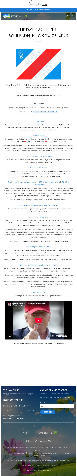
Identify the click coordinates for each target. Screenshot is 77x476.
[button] (67, 16)
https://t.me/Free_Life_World (13, 418)
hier (7, 394)
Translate (44, 5)
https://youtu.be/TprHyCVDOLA (45, 112)
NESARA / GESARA (38, 440)
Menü (72, 16)
